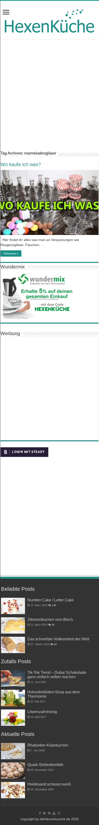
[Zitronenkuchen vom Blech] (13, 625)
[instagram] (59, 813)
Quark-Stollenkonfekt (45, 764)
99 (53, 624)
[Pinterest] (49, 813)
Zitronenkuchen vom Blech (50, 619)
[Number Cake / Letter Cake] (13, 606)
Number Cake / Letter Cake (50, 600)
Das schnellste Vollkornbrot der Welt (58, 639)
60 (55, 644)
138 (54, 605)
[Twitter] (44, 813)
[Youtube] (54, 813)
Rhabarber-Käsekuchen (47, 745)
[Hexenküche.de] (49, 20)
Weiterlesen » (11, 253)
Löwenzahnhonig (42, 711)
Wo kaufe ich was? (20, 164)
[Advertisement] (49, 94)
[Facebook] (39, 813)
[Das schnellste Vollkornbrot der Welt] (13, 645)
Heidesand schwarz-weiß (49, 784)
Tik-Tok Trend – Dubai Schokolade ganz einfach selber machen (56, 674)
